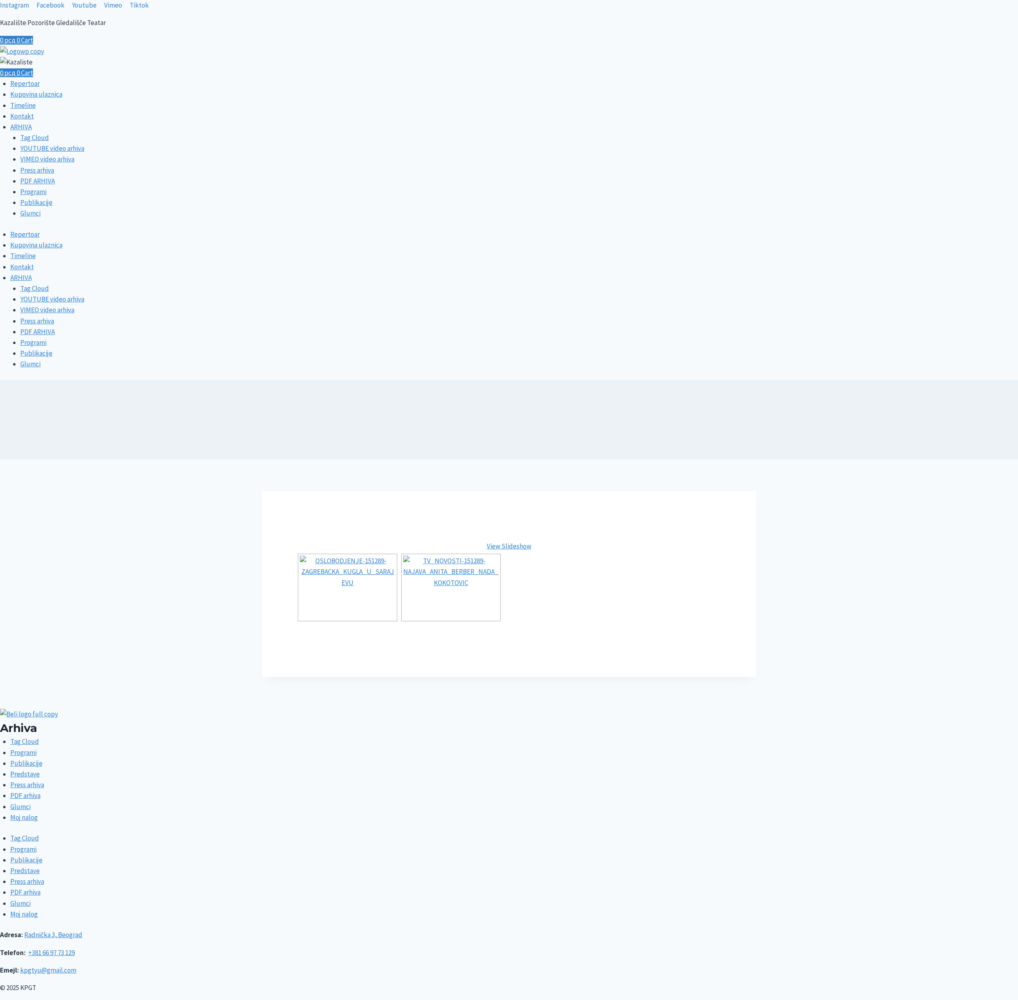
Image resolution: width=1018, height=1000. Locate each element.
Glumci (30, 213)
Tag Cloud (34, 137)
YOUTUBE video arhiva (52, 148)
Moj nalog (24, 817)
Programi (33, 191)
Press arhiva (37, 170)
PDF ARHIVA (37, 181)
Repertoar (25, 83)
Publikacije (36, 202)
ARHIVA (21, 127)
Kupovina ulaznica (36, 94)
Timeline (23, 105)
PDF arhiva (25, 795)
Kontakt (22, 116)
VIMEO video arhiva (47, 159)
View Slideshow (509, 546)
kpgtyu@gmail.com (48, 970)
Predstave (25, 774)
